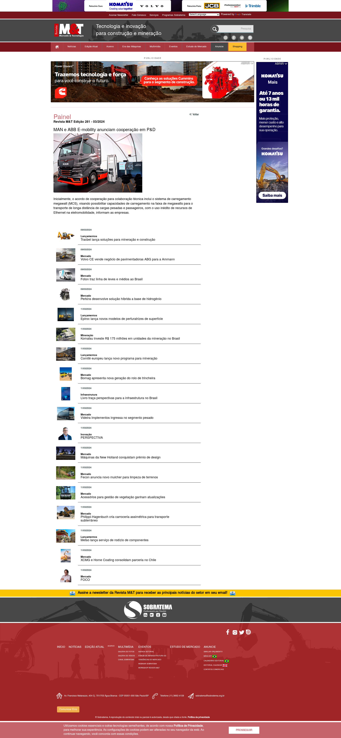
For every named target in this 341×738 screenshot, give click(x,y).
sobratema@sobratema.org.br (210, 696)
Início (61, 647)
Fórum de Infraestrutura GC (152, 656)
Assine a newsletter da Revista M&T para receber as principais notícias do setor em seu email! (152, 593)
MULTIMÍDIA (125, 647)
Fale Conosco (139, 15)
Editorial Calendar (213, 665)
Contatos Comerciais (214, 669)
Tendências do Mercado (149, 660)
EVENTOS (144, 647)
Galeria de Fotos (126, 652)
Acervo (110, 46)
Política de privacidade (199, 717)
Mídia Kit (208, 656)
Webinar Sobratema (147, 664)
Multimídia (155, 46)
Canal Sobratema (126, 660)
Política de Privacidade (188, 726)
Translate (246, 14)
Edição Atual (91, 46)
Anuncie (219, 46)
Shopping (237, 46)
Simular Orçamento (213, 652)
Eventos (173, 46)
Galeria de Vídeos (126, 656)
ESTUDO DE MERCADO (185, 647)
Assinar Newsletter (118, 15)
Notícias (71, 46)
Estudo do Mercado (196, 46)
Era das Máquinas (131, 46)
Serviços (154, 15)
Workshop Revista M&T (149, 668)
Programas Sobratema (173, 15)
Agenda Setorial (146, 652)
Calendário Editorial (214, 661)
